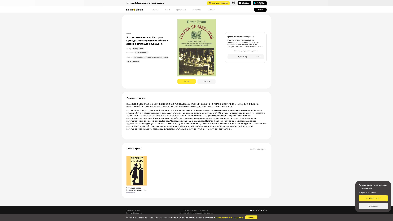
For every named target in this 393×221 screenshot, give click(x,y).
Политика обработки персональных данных (196, 213)
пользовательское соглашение (229, 217)
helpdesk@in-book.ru (134, 213)
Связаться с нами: (133, 210)
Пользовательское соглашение (196, 210)
